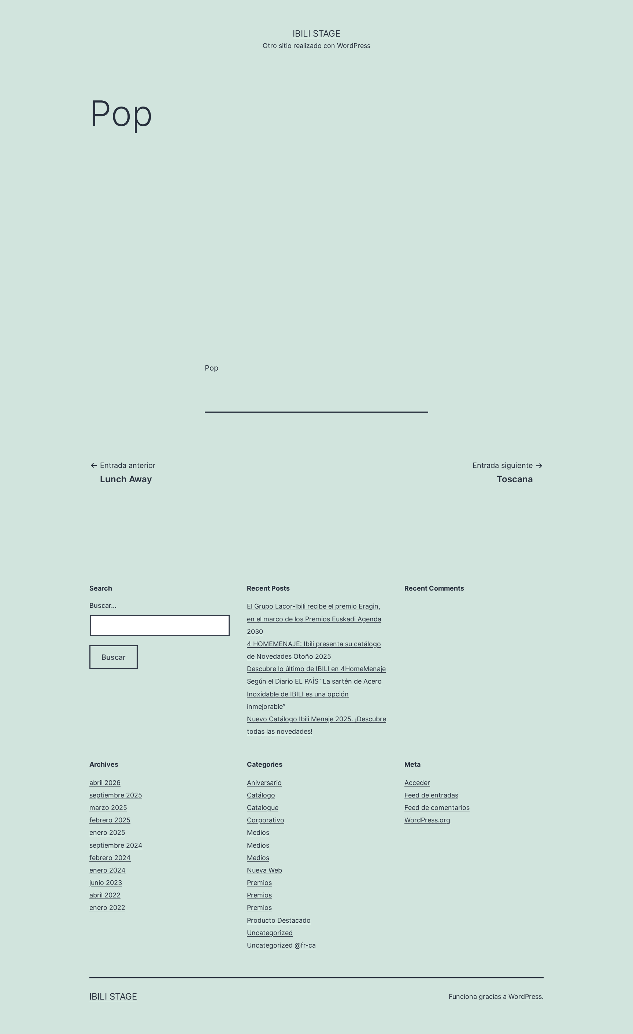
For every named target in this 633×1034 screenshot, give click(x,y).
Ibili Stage (316, 33)
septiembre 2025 (115, 795)
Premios (259, 882)
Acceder (417, 782)
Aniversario (264, 782)
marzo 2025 (108, 807)
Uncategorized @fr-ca (281, 945)
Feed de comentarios (437, 807)
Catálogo (261, 795)
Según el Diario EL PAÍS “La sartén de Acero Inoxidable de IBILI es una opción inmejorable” (314, 693)
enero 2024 (107, 870)
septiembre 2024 (115, 845)
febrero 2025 (109, 820)
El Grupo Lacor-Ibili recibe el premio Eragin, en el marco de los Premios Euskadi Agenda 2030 (314, 618)
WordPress (525, 996)
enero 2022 (107, 907)
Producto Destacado (279, 920)
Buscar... (102, 605)
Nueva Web (264, 870)
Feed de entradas (431, 795)
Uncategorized (270, 933)
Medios (258, 832)
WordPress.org (427, 820)
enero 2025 (107, 832)
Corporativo (265, 820)
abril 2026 (105, 782)
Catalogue (262, 807)
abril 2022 (105, 895)
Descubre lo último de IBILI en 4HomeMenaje (316, 669)
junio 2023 (105, 882)
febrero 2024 (110, 858)
